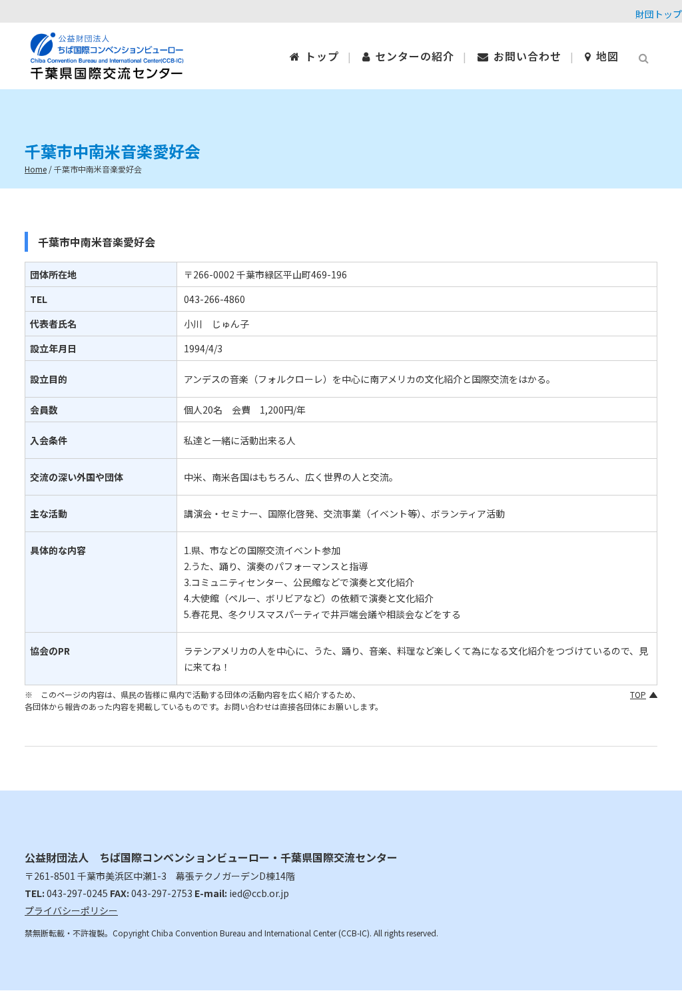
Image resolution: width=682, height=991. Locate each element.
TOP (638, 694)
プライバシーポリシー (71, 910)
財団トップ (658, 14)
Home (36, 168)
